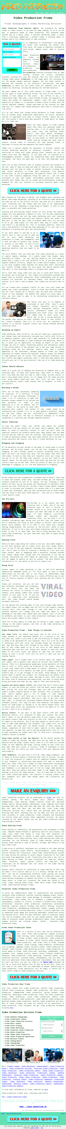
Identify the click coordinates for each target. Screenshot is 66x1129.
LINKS (41, 13)
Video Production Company (52, 1075)
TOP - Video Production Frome (14, 1097)
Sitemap (3, 1113)
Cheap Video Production (53, 1071)
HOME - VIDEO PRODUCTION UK (33, 1107)
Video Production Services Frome (22, 1012)
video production (50, 819)
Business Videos (21, 1084)
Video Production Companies (40, 1079)
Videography (7, 1084)
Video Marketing (28, 1066)
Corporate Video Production (46, 1068)
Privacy (63, 1113)
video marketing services (34, 949)
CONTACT (52, 13)
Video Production (9, 1077)
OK (42, 1128)
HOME (36, 13)
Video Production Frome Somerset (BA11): (20, 28)
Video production (9, 797)
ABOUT (47, 13)
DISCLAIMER (60, 13)
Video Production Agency (29, 1071)
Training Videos (19, 1079)
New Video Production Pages (14, 1113)
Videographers (42, 1066)
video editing (22, 936)
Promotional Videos (46, 1073)
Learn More (34, 1128)
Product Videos (13, 1066)
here (11, 1008)
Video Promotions (49, 1077)
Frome (49, 797)
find (8, 988)
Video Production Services (20, 1068)
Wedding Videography (54, 1081)
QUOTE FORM (47, 962)
